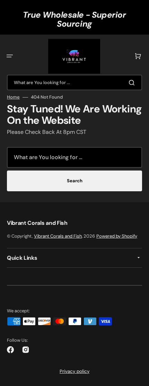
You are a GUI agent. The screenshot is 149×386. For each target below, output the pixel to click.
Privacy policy (74, 371)
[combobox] (74, 82)
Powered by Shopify (116, 236)
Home (13, 97)
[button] (9, 56)
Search (74, 181)
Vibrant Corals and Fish (58, 236)
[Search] (133, 82)
